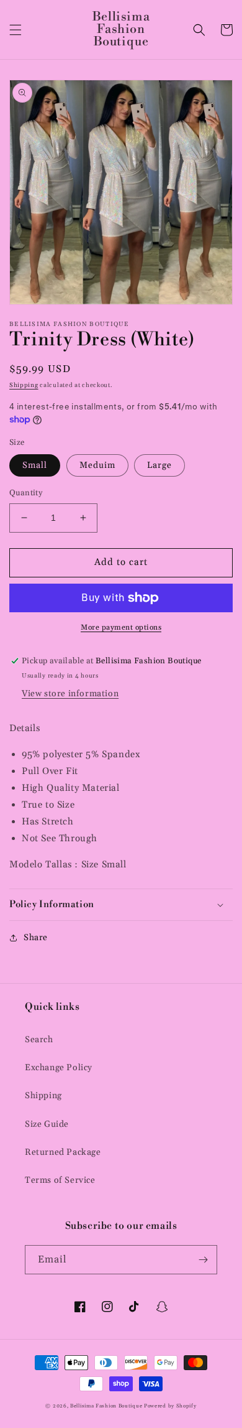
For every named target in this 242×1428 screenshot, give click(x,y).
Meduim (97, 465)
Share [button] (36, 937)
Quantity (25, 493)
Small (34, 465)
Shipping (23, 385)
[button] (15, 30)
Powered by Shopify (170, 1405)
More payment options (121, 627)
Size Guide (47, 1124)
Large (159, 465)
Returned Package (63, 1152)
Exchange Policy (58, 1067)
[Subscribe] (203, 1259)
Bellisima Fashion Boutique (106, 1405)
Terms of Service (60, 1180)
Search (39, 1039)
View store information (70, 693)
